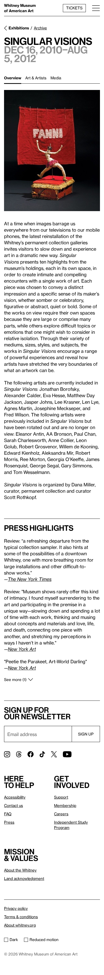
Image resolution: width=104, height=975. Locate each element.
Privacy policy (16, 908)
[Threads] (18, 754)
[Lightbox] (52, 150)
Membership (65, 805)
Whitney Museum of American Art (20, 8)
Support (61, 797)
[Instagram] (7, 754)
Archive (40, 28)
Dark (14, 939)
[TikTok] (42, 754)
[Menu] (96, 8)
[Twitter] (54, 754)
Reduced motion (44, 939)
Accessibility (14, 797)
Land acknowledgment (24, 878)
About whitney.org (20, 925)
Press (9, 822)
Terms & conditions (21, 916)
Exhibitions (19, 28)
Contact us (13, 805)
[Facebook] (30, 754)
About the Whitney (20, 870)
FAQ (7, 814)
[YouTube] (67, 754)
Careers (61, 814)
